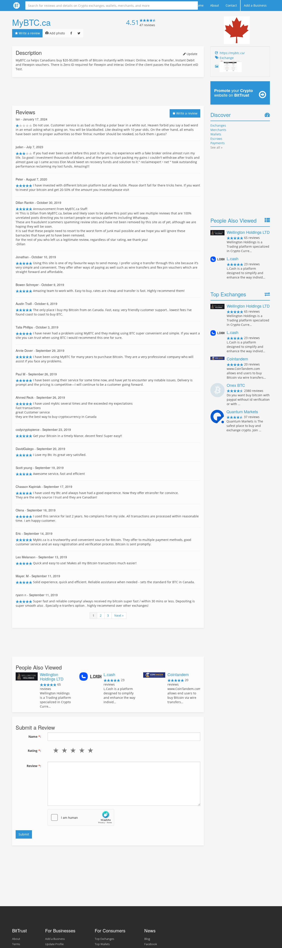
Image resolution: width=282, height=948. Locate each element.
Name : (34, 736)
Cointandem (178, 674)
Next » (119, 615)
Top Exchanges (104, 939)
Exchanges (218, 125)
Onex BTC (236, 385)
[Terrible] (55, 750)
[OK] (72, 750)
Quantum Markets (242, 411)
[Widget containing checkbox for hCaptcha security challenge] (81, 817)
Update (191, 54)
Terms (16, 944)
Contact (231, 5)
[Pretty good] (80, 750)
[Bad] (63, 750)
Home (199, 5)
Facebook (150, 944)
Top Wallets (102, 944)
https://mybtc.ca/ (232, 53)
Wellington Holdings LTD (51, 676)
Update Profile (54, 944)
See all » (216, 147)
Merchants (218, 130)
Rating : (34, 751)
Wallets (215, 134)
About (214, 5)
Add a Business (255, 5)
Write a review (29, 33)
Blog (147, 939)
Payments (217, 143)
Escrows (216, 138)
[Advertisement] (108, 91)
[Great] (89, 750)
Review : (34, 766)
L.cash (109, 674)
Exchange (227, 58)
